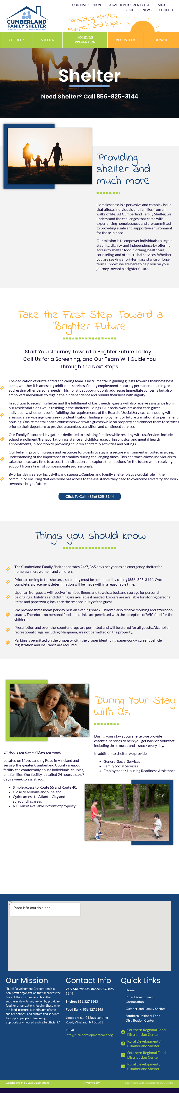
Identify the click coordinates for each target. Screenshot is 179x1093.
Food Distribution (86, 5)
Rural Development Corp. (129, 5)
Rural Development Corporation (140, 999)
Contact (166, 10)
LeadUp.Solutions (38, 1082)
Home (130, 990)
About (163, 5)
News (147, 10)
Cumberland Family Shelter (145, 1009)
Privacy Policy (91, 1082)
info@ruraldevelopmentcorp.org (89, 1035)
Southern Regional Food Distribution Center (143, 1018)
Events (129, 10)
